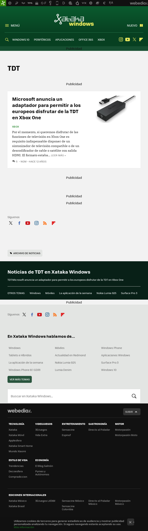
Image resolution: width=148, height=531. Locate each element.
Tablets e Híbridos (20, 355)
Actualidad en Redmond (70, 355)
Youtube (127, 39)
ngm (24, 161)
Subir (129, 411)
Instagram (121, 39)
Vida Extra (41, 435)
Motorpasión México (122, 502)
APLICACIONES (64, 39)
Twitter (134, 39)
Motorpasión (122, 429)
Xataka (13, 429)
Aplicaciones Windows (115, 355)
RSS (45, 222)
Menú (15, 25)
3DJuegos (41, 429)
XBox (15, 126)
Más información (24, 527)
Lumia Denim (63, 370)
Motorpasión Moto (126, 435)
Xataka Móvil (16, 435)
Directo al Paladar (99, 429)
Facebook (19, 222)
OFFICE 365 (86, 39)
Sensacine (68, 429)
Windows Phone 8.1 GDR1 (24, 370)
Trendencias (16, 466)
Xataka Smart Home (21, 446)
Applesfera (15, 440)
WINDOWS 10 (20, 39)
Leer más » (58, 155)
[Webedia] (19, 410)
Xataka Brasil (16, 506)
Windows (35, 293)
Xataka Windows (74, 19)
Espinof (66, 435)
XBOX (101, 39)
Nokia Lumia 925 (106, 293)
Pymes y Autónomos (42, 472)
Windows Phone (111, 348)
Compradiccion (18, 476)
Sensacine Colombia (68, 507)
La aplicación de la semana (75, 293)
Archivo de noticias (26, 253)
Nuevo (132, 25)
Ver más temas (20, 379)
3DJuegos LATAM (45, 500)
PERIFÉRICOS (42, 39)
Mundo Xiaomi (17, 451)
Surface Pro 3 (129, 293)
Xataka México (18, 500)
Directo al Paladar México (99, 502)
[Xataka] (3, 3)
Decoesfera (16, 471)
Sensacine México (73, 500)
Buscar (134, 396)
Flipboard (141, 39)
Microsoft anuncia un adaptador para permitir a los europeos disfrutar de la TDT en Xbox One (46, 108)
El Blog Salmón (44, 466)
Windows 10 (108, 370)
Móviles (50, 293)
